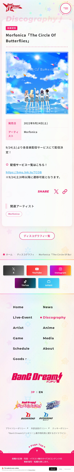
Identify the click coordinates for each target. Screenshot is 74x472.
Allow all (53, 469)
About (48, 348)
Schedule (21, 348)
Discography (54, 317)
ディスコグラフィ (25, 254)
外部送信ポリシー (39, 428)
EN (41, 392)
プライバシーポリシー (16, 428)
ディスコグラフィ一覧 (37, 236)
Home (18, 307)
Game (18, 338)
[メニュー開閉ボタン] (65, 8)
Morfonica (14, 213)
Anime (49, 327)
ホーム (9, 254)
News (48, 307)
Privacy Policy (32, 470)
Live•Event (22, 317)
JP (33, 392)
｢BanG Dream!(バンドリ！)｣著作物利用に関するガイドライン (37, 433)
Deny (60, 469)
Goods (18, 358)
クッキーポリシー (60, 428)
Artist (18, 327)
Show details (68, 469)
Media (48, 338)
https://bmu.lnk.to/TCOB (24, 172)
